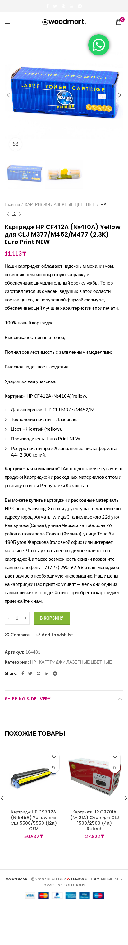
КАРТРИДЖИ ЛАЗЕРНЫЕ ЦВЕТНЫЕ (60, 204)
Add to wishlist (57, 634)
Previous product (8, 214)
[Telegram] (79, 6)
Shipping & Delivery (27, 699)
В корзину (51, 618)
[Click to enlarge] (15, 144)
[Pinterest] (63, 6)
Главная (12, 204)
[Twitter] (55, 6)
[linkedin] (71, 6)
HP (103, 204)
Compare (20, 634)
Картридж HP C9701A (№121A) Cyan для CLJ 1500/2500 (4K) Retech (94, 820)
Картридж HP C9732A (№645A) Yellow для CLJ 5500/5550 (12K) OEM (34, 820)
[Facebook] (47, 6)
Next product (20, 214)
